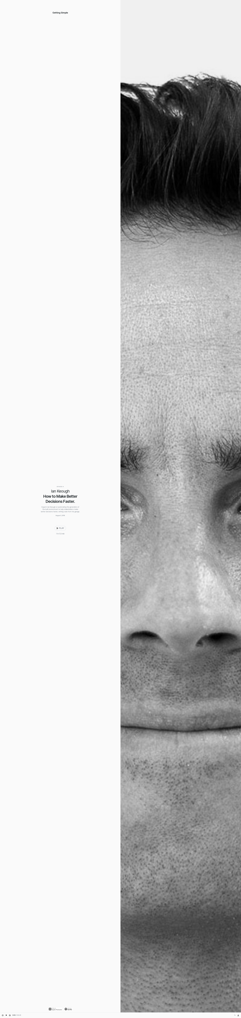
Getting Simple (60, 12)
